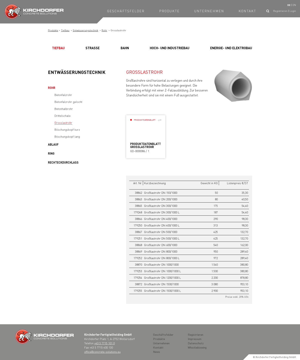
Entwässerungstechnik (85, 30)
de (288, 5)
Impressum (194, 339)
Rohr (104, 30)
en (294, 5)
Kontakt (247, 11)
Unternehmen (209, 11)
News (156, 351)
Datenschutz (196, 343)
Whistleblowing (197, 347)
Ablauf (53, 144)
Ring (51, 153)
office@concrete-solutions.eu (102, 351)
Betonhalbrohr (63, 108)
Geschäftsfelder (126, 11)
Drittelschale (62, 115)
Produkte (169, 11)
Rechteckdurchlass (63, 162)
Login (293, 10)
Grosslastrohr (63, 122)
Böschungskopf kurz (67, 129)
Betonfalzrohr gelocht (68, 102)
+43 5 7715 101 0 (104, 343)
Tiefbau (65, 30)
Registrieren (280, 10)
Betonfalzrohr (63, 95)
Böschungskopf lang (67, 136)
